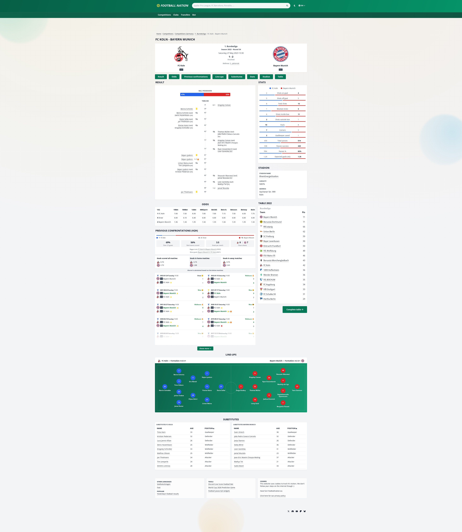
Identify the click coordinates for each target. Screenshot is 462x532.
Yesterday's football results (168, 494)
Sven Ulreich (239, 432)
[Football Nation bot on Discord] (292, 511)
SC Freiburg (268, 236)
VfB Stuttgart (269, 289)
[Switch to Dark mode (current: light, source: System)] (294, 5)
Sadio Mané (239, 466)
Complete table (294, 309)
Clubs (176, 14)
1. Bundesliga (200, 34)
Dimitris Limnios (163, 466)
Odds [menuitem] (174, 76)
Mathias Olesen (163, 453)
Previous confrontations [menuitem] (196, 76)
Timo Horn (161, 432)
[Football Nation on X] (288, 511)
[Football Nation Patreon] (301, 511)
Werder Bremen (270, 275)
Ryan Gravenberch (225, 149)
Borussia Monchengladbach (276, 260)
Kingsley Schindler (164, 449)
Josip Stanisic (239, 440)
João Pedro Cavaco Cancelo (245, 436)
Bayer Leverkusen (271, 241)
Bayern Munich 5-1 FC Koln (207, 252)
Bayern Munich (270, 217)
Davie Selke (184, 119)
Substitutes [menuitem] (236, 76)
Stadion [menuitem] (266, 76)
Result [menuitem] (161, 76)
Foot (158, 487)
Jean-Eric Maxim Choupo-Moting (247, 457)
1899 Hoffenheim (271, 270)
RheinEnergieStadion (268, 176)
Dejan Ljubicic (187, 155)
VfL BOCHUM (269, 279)
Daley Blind (238, 445)
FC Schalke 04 (269, 294)
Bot (194, 14)
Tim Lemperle (162, 461)
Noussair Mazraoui (225, 175)
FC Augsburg (269, 284)
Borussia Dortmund (272, 222)
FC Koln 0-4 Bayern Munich (207, 249)
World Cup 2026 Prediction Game (221, 487)
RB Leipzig (268, 226)
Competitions (164, 14)
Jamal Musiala (223, 188)
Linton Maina (183, 163)
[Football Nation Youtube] (297, 511)
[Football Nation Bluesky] (305, 511)
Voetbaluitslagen (163, 484)
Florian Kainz (183, 125)
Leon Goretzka (223, 182)
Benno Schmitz (187, 109)
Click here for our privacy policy (273, 496)
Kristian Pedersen (164, 436)
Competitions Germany (184, 34)
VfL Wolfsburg (269, 250)
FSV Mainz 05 (269, 255)
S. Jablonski (234, 63)
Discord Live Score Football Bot (220, 484)
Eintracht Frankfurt (272, 246)
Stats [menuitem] (252, 76)
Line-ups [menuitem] (219, 76)
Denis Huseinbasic (164, 445)
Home (158, 34)
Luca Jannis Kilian (164, 440)
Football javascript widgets (219, 491)
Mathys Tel (238, 461)
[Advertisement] (231, 26)
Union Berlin (269, 231)
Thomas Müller (224, 132)
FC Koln (266, 265)
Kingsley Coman (224, 105)
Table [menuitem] (280, 76)
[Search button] (287, 5)
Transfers (185, 14)
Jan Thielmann (187, 192)
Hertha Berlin (269, 299)
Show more (204, 348)
